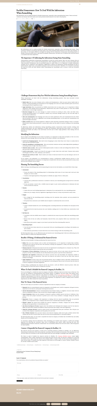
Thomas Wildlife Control (64, 336)
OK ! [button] (48, 404)
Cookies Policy (43, 404)
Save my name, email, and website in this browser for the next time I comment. (36, 378)
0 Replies (34, 18)
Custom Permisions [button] (56, 404)
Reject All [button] (65, 404)
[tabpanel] (48, 34)
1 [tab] (47, 45)
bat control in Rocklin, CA (65, 274)
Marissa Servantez (19, 18)
